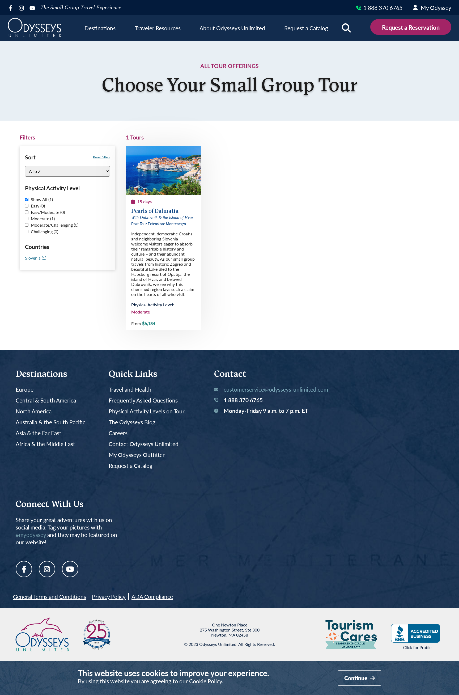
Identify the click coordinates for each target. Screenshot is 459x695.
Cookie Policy (205, 681)
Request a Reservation (411, 27)
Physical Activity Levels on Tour (147, 411)
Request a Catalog (130, 465)
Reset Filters (101, 157)
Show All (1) (41, 199)
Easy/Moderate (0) (47, 212)
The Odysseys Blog (132, 422)
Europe (24, 389)
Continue (356, 678)
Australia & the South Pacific (50, 422)
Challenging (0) (44, 231)
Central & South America (46, 400)
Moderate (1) (42, 218)
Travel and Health (130, 389)
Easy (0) (37, 205)
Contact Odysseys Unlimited (143, 444)
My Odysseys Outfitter (137, 455)
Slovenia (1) (35, 258)
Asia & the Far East (38, 433)
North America (34, 411)
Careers (118, 433)
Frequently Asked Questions (143, 400)
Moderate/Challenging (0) (54, 224)
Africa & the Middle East (45, 444)
